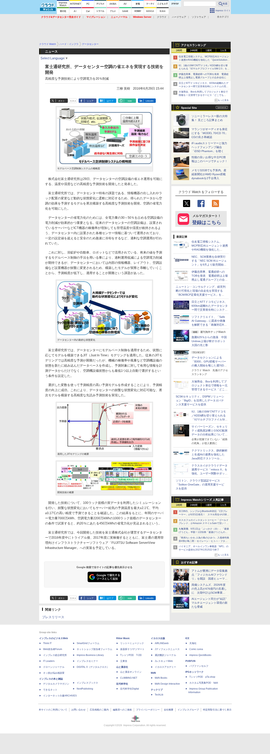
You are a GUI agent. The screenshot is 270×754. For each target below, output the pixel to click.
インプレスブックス (87, 682)
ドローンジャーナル (53, 667)
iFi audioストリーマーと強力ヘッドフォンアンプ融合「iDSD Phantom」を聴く (209, 147)
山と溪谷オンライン (131, 672)
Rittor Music (123, 638)
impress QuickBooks (200, 655)
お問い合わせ (78, 709)
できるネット (50, 689)
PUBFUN (190, 661)
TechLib (159, 694)
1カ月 (223, 50)
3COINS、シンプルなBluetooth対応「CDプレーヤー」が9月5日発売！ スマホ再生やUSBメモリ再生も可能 (204, 514)
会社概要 (168, 709)
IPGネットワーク (194, 672)
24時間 (193, 50)
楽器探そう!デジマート (132, 649)
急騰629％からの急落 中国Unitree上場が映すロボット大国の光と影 (209, 341)
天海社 (192, 643)
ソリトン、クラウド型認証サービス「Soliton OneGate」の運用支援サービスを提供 (200, 484)
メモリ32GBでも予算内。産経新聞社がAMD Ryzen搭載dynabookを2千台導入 (209, 174)
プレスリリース (53, 617)
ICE (187, 638)
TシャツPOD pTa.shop (202, 676)
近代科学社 (122, 683)
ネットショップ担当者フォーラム (94, 649)
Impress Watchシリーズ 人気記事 (202, 499)
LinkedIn (149, 101)
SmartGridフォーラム (88, 643)
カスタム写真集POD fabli (203, 682)
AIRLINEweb (162, 643)
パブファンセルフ (198, 666)
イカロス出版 (158, 638)
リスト (73, 101)
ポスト (61, 101)
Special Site (189, 107)
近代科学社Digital (129, 688)
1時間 (179, 50)
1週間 (209, 50)
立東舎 (123, 661)
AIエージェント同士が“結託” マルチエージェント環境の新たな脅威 (210, 602)
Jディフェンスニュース (167, 649)
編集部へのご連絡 (122, 709)
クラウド (161, 17)
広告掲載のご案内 (99, 709)
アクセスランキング (193, 45)
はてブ (110, 101)
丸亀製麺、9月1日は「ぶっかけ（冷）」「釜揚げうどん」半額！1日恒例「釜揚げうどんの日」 (204, 532)
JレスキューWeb (164, 661)
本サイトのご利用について (53, 709)
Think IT (47, 643)
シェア (90, 101)
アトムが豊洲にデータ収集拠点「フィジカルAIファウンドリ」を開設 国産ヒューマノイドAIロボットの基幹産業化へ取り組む (210, 578)
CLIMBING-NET (128, 677)
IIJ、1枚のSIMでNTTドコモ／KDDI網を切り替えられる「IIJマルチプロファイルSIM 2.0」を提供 (204, 69)
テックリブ (157, 689)
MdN (153, 673)
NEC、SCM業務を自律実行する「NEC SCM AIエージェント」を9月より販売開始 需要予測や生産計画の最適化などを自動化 (210, 264)
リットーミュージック (132, 643)
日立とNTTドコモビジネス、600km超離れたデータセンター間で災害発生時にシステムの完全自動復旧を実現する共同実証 (203, 86)
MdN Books (161, 677)
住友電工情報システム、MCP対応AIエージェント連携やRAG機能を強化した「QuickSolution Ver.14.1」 (204, 60)
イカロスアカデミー (165, 667)
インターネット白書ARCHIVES (60, 695)
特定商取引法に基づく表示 (217, 709)
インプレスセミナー (87, 661)
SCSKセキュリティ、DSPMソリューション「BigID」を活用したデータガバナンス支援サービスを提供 (200, 400)
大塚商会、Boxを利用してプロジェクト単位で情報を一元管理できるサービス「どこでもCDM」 (203, 95)
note (130, 101)
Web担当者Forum (52, 649)
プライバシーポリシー (148, 709)
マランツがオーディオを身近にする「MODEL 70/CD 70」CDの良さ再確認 (210, 133)
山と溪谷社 (122, 667)
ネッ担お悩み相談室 (53, 673)
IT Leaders (49, 661)
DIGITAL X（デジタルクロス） (93, 667)
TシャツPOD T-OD (131, 655)
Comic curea (196, 649)
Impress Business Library (90, 655)
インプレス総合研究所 (55, 655)
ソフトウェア (199, 17)
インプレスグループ (188, 709)
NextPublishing (85, 688)
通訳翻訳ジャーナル (165, 655)
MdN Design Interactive (167, 683)
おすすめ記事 (189, 562)
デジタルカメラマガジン (56, 683)
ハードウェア (179, 17)
